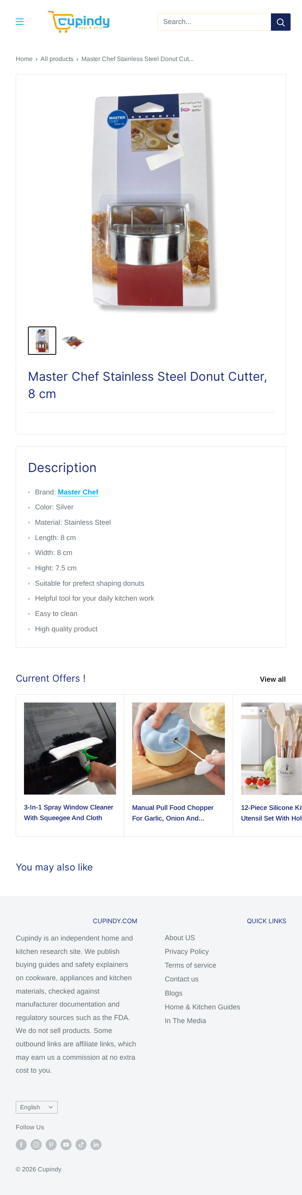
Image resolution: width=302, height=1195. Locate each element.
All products (57, 58)
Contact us (182, 979)
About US (180, 938)
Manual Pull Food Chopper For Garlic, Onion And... (173, 813)
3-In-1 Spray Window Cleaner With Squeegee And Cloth (68, 812)
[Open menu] (20, 21)
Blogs (173, 993)
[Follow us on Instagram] (36, 1144)
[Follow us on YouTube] (66, 1144)
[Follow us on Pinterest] (51, 1144)
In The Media (185, 1021)
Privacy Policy (187, 951)
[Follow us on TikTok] (81, 1144)
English (30, 1107)
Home (24, 58)
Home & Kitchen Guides (202, 1007)
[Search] (281, 22)
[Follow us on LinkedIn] (95, 1144)
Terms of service (190, 965)
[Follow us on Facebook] (21, 1144)
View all (274, 679)
